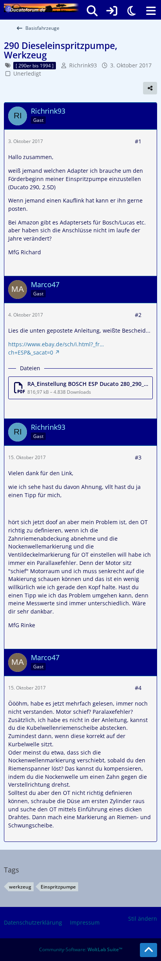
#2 (138, 315)
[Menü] (151, 11)
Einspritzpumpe (58, 886)
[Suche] (92, 11)
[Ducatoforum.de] (41, 8)
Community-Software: (80, 949)
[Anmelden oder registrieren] (112, 11)
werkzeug (20, 886)
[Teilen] (150, 88)
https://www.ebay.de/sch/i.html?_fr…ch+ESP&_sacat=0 (56, 348)
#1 (138, 141)
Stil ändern (142, 918)
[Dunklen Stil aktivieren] (131, 11)
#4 (138, 687)
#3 (138, 457)
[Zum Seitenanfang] (148, 950)
